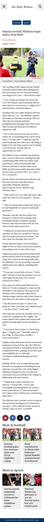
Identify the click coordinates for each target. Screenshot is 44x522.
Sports (27, 22)
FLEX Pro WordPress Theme (20, 520)
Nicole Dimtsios (9, 40)
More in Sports (12, 470)
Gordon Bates (37, 78)
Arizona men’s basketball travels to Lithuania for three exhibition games (11, 497)
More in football (13, 425)
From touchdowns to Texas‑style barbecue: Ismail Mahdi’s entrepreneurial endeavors (32, 452)
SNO (32, 520)
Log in (37, 520)
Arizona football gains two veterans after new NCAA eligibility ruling (11, 452)
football (17, 22)
